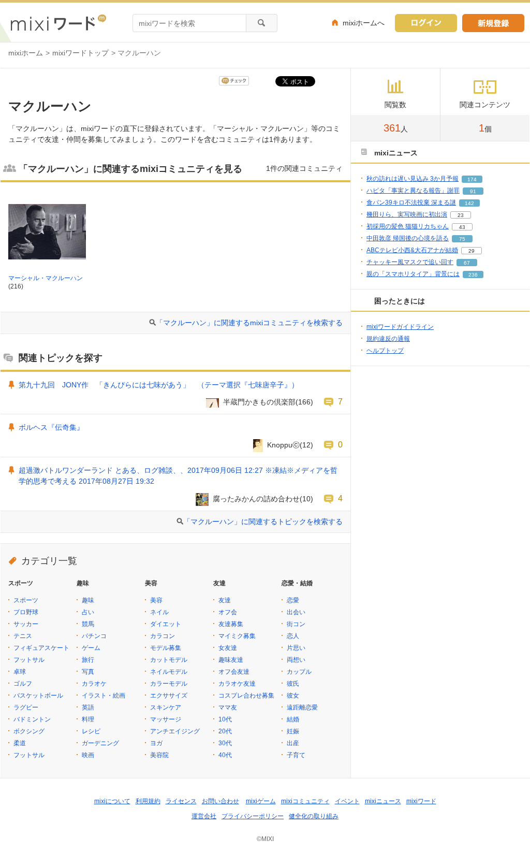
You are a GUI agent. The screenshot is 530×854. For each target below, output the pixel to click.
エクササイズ (168, 695)
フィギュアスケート (41, 648)
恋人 (293, 636)
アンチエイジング (175, 731)
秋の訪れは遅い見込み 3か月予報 (412, 178)
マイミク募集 (237, 636)
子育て (296, 755)
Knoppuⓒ (283, 445)
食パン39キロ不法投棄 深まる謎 (411, 202)
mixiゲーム (261, 801)
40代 (225, 755)
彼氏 (293, 683)
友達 (224, 600)
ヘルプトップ (385, 350)
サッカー (25, 624)
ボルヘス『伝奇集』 (51, 427)
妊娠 (293, 731)
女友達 (227, 648)
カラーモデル (168, 683)
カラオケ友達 (237, 683)
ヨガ (156, 743)
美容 (156, 600)
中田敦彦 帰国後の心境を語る (407, 238)
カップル (299, 671)
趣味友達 (230, 659)
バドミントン (32, 719)
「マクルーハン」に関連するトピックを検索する (263, 521)
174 (472, 179)
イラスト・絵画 (103, 695)
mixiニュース (383, 801)
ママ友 (227, 707)
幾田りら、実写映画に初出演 (406, 214)
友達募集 (230, 624)
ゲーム (91, 648)
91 (473, 191)
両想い (296, 659)
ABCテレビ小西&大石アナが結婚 (412, 250)
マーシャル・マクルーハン (45, 278)
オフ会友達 (233, 671)
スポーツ (25, 600)
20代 (225, 731)
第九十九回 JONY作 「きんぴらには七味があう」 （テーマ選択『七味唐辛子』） (159, 385)
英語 (88, 707)
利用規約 (148, 801)
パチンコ (94, 636)
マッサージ (165, 719)
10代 (225, 719)
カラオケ (94, 683)
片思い (296, 648)
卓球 (19, 671)
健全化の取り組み (313, 816)
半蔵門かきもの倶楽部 (259, 402)
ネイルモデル (168, 671)
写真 (88, 671)
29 (471, 251)
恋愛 (293, 600)
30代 (225, 743)
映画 (88, 755)
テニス (22, 636)
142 (469, 203)
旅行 (88, 659)
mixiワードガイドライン (400, 326)
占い (88, 612)
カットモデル (168, 659)
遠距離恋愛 (302, 707)
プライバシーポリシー (253, 816)
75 (462, 239)
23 (461, 215)
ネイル (159, 612)
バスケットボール (38, 695)
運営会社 (204, 816)
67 (467, 263)
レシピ (91, 731)
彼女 (293, 695)
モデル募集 (165, 648)
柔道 (19, 743)
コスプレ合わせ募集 (246, 695)
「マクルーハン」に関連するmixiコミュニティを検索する (249, 323)
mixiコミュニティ (305, 801)
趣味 (88, 600)
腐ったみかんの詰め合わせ (256, 499)
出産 (293, 743)
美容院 (159, 755)
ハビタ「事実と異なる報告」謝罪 (413, 190)
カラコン (162, 636)
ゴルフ (22, 683)
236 (473, 275)
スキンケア (165, 707)
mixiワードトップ (80, 53)
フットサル (29, 659)
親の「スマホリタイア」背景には (413, 274)
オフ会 (227, 612)
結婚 (293, 719)
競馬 (88, 624)
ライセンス (181, 801)
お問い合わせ (220, 801)
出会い (296, 612)
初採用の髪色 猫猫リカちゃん (407, 226)
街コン (296, 624)
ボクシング (29, 731)
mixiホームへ (364, 23)
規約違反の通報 (388, 338)
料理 (88, 719)
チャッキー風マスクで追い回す (409, 262)
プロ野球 (25, 612)
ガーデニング (100, 743)
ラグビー (25, 707)
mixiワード (421, 801)
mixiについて (112, 801)
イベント (347, 801)
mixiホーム (25, 53)
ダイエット (165, 624)
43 (462, 227)
